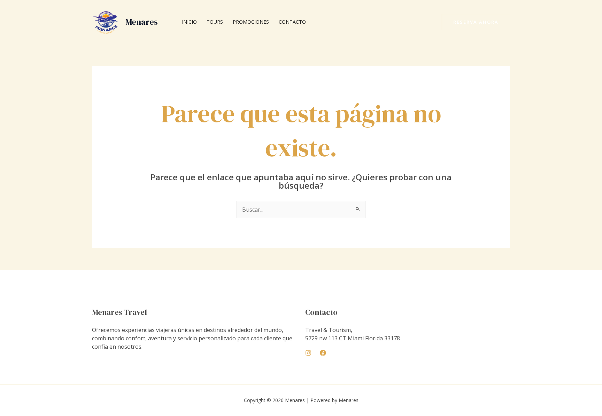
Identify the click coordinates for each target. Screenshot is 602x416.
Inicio (189, 21)
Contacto (292, 21)
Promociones (251, 21)
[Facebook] (323, 353)
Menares (141, 22)
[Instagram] (308, 353)
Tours (215, 21)
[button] (476, 22)
